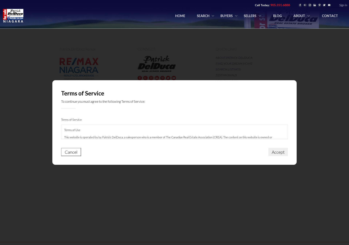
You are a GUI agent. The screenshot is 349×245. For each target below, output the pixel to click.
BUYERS (226, 16)
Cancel (71, 152)
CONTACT (330, 16)
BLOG (277, 16)
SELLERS (250, 16)
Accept (278, 152)
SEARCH (203, 16)
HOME (180, 16)
